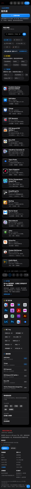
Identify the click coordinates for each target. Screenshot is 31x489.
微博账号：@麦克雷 (21, 477)
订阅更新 (3, 467)
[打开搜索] (15, 3)
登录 (28, 3)
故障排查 (18, 455)
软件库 (3, 457)
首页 (2, 455)
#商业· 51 (17, 344)
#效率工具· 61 (16, 340)
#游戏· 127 (7, 337)
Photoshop (24, 64)
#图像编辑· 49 (8, 348)
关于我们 (18, 462)
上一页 (4, 275)
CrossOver (16, 64)
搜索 (24, 34)
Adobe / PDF (7, 78)
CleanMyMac (7, 61)
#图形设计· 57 (8, 344)
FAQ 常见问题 (19, 459)
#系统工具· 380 (9, 333)
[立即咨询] (28, 486)
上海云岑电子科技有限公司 (7, 475)
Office (22, 61)
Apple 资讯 (4, 462)
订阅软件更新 (16, 15)
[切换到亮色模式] (22, 3)
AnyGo (15, 61)
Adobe (6, 64)
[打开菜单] (11, 3)
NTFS (16, 78)
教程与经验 (4, 459)
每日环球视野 (4, 473)
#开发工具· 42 (18, 348)
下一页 (26, 275)
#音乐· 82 (7, 340)
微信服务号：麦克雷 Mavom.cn (21, 474)
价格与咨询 (4, 464)
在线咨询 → (5, 448)
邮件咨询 (13, 448)
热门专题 (18, 457)
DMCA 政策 (19, 467)
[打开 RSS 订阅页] (18, 3)
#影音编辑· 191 (19, 333)
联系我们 (18, 464)
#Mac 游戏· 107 (17, 337)
